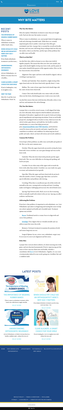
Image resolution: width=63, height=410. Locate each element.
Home (3, 349)
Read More (16, 305)
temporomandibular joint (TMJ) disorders (35, 127)
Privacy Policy (19, 397)
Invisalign (25, 222)
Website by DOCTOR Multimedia (41, 399)
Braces (24, 215)
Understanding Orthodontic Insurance (6, 68)
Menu (57, 1)
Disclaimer (45, 397)
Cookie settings (31, 404)
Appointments (32, 5)
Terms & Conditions (33, 397)
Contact (59, 349)
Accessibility (23, 399)
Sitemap (14, 399)
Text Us (32, 408)
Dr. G (31, 252)
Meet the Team (6, 94)
